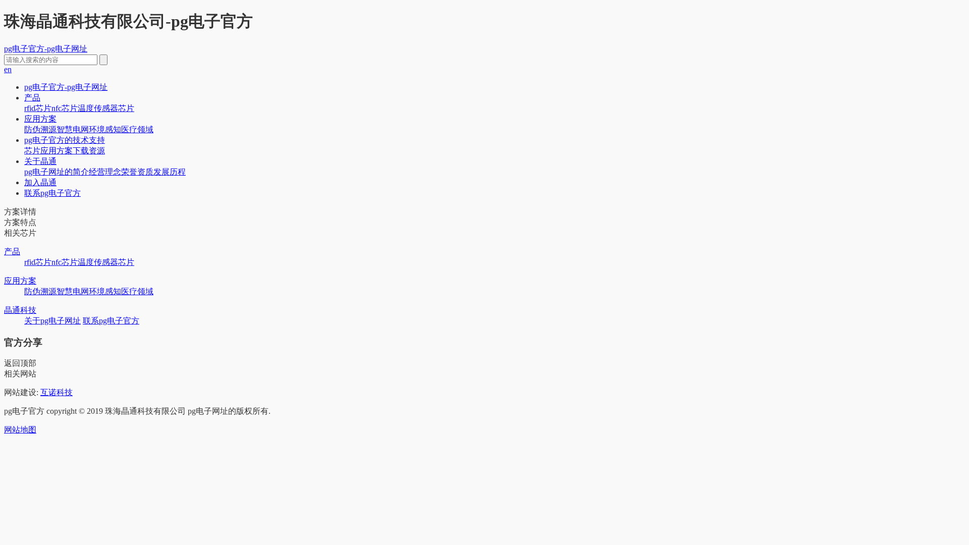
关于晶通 (40, 161)
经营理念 (105, 172)
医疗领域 (137, 129)
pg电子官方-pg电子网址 (45, 48)
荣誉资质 (137, 172)
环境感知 (105, 129)
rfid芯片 (37, 108)
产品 (32, 97)
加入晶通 (40, 182)
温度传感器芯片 (106, 108)
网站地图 (20, 429)
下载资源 (89, 150)
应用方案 (40, 119)
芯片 (32, 150)
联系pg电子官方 (52, 193)
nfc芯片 (64, 108)
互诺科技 (56, 392)
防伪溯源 (40, 129)
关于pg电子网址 (52, 320)
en (8, 69)
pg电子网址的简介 (56, 172)
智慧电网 (73, 129)
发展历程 (169, 172)
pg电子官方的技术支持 (64, 140)
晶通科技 (20, 310)
